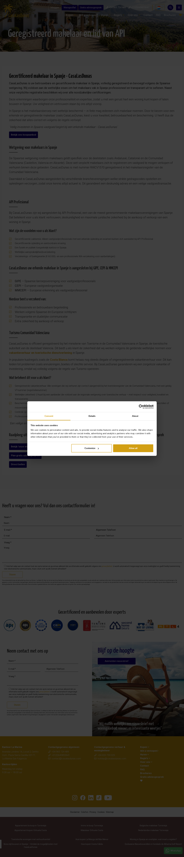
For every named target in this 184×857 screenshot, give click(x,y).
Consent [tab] (49, 416)
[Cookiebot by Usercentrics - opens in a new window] (141, 406)
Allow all (133, 448)
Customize (90, 448)
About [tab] (135, 416)
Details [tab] (92, 416)
